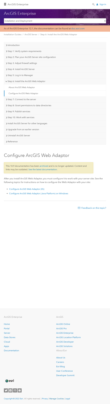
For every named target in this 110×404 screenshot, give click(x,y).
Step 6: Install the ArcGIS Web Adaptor (58, 34)
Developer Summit (65, 375)
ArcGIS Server (31, 34)
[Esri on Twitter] (6, 390)
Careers (60, 362)
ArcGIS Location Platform (68, 337)
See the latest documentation (42, 169)
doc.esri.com (78, 28)
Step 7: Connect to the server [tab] (22, 99)
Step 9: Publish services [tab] (19, 111)
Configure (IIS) (26, 189)
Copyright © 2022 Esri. (14, 399)
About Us (60, 357)
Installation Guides (12, 34)
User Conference (64, 371)
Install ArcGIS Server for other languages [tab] (27, 123)
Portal (7, 328)
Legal (67, 399)
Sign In (103, 4)
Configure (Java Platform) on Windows (38, 193)
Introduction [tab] (14, 45)
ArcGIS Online (63, 324)
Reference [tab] (13, 141)
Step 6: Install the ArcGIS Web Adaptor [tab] (26, 81)
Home (7, 324)
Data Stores (9, 337)
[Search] (93, 4)
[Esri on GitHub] (15, 390)
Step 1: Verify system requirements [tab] (24, 51)
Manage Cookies (56, 399)
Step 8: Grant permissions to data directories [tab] (29, 105)
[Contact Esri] (20, 390)
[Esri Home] (9, 381)
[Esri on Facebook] (10, 390)
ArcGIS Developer (65, 342)
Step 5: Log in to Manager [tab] (20, 75)
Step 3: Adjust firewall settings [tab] (22, 63)
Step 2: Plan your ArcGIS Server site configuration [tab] (32, 57)
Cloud (7, 342)
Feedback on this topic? (93, 208)
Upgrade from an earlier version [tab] (23, 129)
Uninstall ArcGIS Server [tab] (19, 135)
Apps (6, 346)
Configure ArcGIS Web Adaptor (23, 93)
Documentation (11, 350)
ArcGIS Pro (61, 328)
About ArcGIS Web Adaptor (22, 87)
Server (7, 333)
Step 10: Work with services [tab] (21, 117)
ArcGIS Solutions (64, 346)
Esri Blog (60, 366)
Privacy (45, 399)
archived (44, 166)
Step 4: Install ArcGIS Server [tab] (21, 69)
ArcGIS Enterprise (18, 4)
